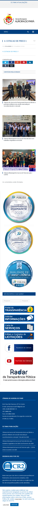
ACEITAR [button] (14, 504)
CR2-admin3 (8, 46)
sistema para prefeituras (26, 475)
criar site (14, 475)
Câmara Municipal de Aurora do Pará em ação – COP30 (18, 447)
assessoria (16, 478)
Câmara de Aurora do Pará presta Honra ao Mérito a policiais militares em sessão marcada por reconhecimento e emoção (20, 104)
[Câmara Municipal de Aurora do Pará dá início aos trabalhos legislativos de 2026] (19, 126)
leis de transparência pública (11, 483)
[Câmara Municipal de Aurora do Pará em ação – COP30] (19, 160)
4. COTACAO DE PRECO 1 (10, 51)
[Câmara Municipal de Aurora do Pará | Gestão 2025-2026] (19, 19)
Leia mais (18, 499)
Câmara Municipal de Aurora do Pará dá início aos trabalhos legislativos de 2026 (19, 4)
